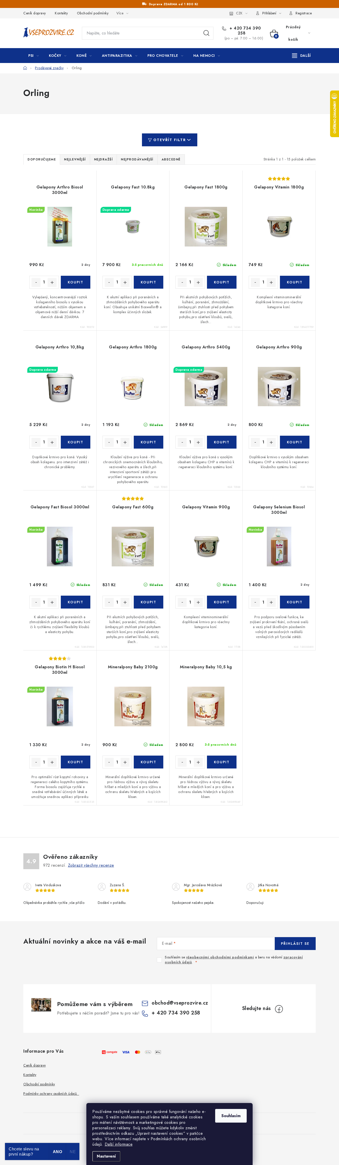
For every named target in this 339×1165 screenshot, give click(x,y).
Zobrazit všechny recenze (91, 865)
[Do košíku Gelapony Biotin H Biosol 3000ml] (75, 762)
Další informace (119, 1144)
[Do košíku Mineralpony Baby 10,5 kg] (222, 762)
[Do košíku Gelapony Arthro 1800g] (148, 442)
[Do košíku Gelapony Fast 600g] (148, 602)
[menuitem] (33, 55)
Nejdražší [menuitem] (103, 159)
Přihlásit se (295, 943)
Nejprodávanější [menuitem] (137, 159)
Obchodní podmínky (93, 13)
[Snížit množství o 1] (36, 282)
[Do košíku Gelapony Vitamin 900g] (222, 602)
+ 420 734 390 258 (244, 31)
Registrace (304, 13)
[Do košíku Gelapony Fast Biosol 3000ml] (75, 602)
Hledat (206, 33)
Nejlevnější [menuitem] (75, 159)
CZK (239, 13)
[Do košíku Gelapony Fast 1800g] (222, 282)
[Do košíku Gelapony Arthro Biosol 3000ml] (75, 282)
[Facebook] (279, 1009)
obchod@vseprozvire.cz (180, 1003)
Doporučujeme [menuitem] (42, 159)
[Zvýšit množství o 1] (52, 282)
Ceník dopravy (34, 13)
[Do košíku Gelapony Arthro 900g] (294, 442)
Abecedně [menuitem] (171, 159)
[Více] (301, 55)
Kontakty (61, 13)
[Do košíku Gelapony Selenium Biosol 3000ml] (294, 602)
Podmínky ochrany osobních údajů (51, 1093)
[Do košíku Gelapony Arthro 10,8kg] (75, 442)
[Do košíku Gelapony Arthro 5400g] (222, 442)
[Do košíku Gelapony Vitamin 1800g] (294, 282)
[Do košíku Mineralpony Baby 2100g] (148, 762)
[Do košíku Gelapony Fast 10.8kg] (148, 282)
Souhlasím (230, 1116)
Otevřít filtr (169, 139)
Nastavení (106, 1156)
